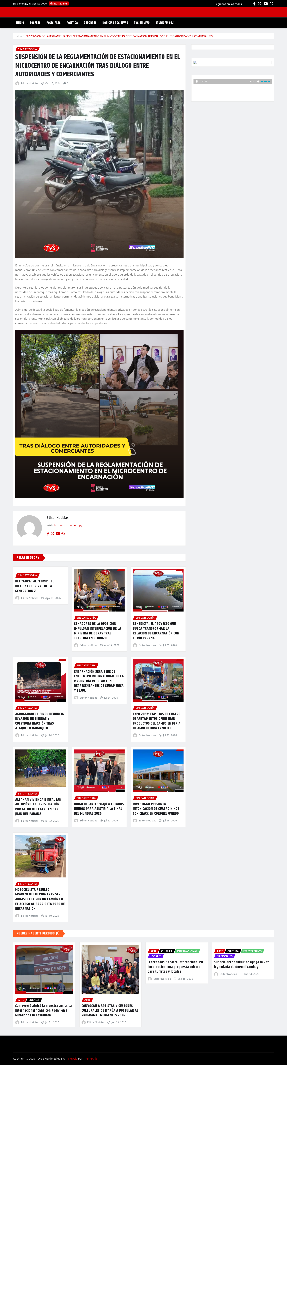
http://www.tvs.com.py (68, 525)
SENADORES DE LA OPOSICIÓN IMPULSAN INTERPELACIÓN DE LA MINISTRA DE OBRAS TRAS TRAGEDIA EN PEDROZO (97, 631)
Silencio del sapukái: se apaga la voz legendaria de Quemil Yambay (241, 964)
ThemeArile (90, 1058)
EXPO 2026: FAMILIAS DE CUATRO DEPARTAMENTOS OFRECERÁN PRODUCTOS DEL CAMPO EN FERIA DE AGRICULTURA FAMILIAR (157, 721)
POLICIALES (54, 22)
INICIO (20, 22)
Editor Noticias (29, 83)
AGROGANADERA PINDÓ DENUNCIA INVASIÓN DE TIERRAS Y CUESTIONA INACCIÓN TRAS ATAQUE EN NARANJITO (39, 721)
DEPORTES (90, 22)
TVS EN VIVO (142, 22)
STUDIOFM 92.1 (165, 22)
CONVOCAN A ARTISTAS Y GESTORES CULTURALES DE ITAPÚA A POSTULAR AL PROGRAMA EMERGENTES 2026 (110, 1010)
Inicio (19, 36)
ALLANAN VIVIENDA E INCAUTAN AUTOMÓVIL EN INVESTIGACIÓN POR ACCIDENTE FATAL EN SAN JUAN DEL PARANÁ (38, 807)
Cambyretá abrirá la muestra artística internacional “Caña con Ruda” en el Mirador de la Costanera (43, 1010)
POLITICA (72, 22)
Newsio (72, 1058)
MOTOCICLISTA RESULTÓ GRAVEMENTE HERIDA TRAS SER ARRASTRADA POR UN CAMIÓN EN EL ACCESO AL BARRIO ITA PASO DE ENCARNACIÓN (40, 899)
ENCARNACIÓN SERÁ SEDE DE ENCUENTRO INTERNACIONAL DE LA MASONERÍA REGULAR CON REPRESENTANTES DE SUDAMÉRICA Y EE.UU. (99, 681)
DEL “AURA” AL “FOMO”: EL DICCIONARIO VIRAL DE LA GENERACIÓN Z (34, 586)
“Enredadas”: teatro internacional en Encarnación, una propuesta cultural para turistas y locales (175, 967)
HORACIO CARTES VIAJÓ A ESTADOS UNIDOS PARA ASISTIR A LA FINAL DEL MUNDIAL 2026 (99, 808)
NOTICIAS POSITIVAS (115, 22)
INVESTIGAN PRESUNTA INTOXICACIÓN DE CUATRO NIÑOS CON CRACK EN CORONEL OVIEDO (156, 808)
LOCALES (35, 22)
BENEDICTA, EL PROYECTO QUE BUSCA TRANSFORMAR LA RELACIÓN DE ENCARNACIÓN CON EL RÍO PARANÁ (156, 631)
